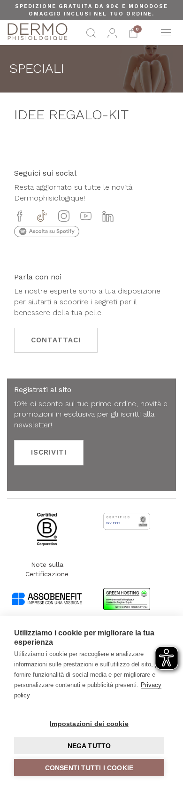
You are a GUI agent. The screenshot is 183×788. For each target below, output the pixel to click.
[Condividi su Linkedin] (108, 217)
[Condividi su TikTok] (41, 217)
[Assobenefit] (47, 603)
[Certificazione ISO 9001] (127, 528)
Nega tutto (89, 745)
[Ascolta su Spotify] (46, 234)
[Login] (112, 35)
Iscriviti (49, 452)
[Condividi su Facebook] (19, 217)
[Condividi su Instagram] (63, 217)
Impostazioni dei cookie (89, 723)
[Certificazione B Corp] (46, 536)
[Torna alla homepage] (37, 33)
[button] (91, 35)
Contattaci (56, 340)
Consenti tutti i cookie (89, 768)
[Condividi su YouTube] (86, 217)
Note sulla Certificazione (47, 569)
